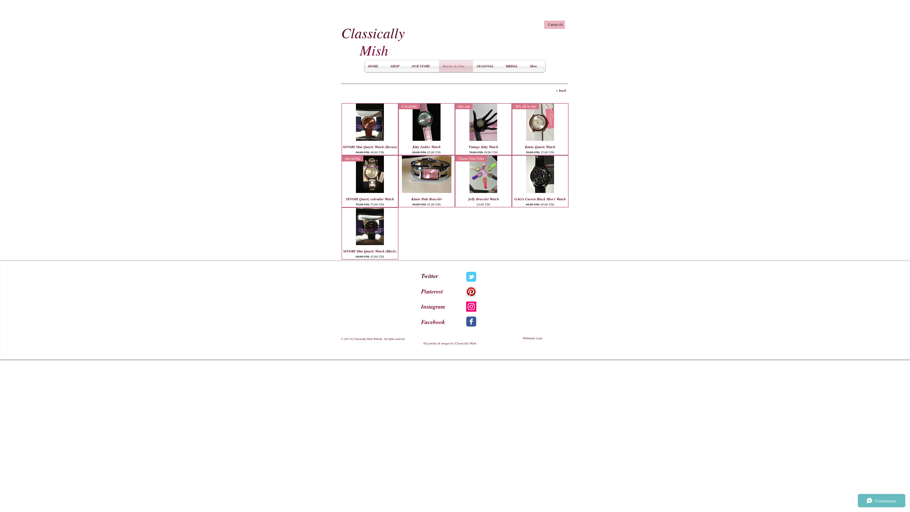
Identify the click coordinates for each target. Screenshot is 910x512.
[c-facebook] (471, 321)
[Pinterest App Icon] (471, 292)
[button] (554, 25)
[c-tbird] (471, 277)
